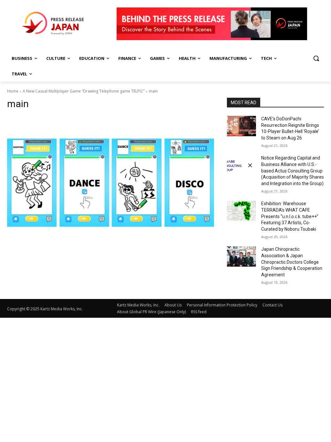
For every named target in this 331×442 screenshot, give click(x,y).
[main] (110, 181)
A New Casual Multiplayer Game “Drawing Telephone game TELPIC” (83, 91)
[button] (316, 58)
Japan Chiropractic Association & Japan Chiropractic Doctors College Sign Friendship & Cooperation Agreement (291, 262)
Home (12, 91)
